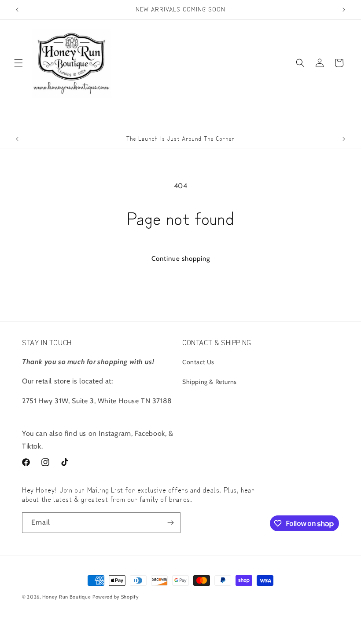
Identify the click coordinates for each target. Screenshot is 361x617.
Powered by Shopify (115, 597)
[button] (18, 63)
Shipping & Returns (209, 382)
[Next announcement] (344, 9)
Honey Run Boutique (66, 597)
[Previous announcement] (17, 9)
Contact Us (198, 362)
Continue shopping (180, 259)
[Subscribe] (170, 522)
